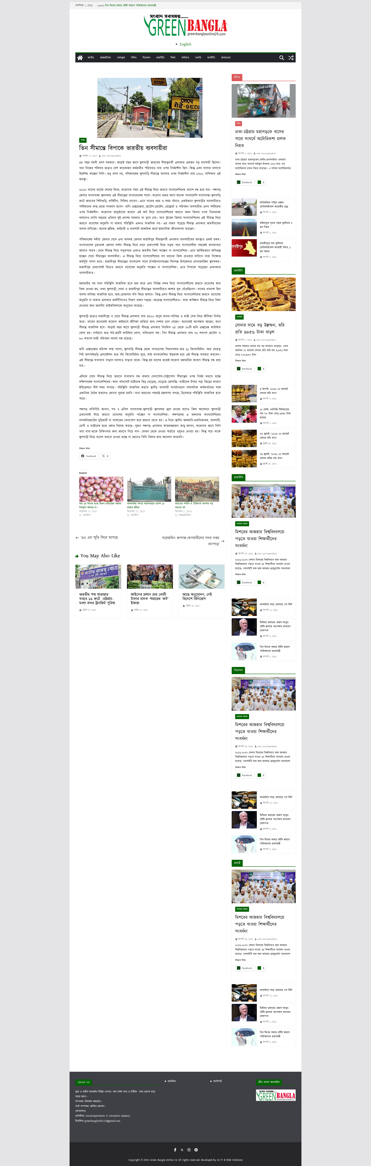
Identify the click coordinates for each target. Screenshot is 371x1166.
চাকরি (198, 58)
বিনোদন (146, 58)
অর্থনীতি (211, 58)
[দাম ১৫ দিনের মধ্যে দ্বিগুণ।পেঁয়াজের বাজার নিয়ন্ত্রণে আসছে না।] (101, 489)
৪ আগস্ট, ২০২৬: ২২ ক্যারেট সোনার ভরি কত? (274, 391)
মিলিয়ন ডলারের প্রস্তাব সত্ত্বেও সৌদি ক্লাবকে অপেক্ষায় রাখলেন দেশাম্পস (275, 627)
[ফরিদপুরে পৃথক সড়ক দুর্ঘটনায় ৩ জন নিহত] (244, 228)
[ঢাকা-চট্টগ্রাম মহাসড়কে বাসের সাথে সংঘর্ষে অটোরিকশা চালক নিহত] (264, 101)
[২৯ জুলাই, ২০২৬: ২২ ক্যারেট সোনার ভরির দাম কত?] (244, 459)
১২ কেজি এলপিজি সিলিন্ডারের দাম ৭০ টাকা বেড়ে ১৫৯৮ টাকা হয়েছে (275, 414)
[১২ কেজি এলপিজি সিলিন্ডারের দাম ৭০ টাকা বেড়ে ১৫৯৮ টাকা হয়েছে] (244, 416)
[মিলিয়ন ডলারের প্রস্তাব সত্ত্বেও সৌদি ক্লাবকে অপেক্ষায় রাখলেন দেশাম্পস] (244, 629)
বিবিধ (133, 58)
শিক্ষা (173, 58)
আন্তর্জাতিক (105, 58)
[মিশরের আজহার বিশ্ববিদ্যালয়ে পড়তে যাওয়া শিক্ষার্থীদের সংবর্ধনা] (264, 501)
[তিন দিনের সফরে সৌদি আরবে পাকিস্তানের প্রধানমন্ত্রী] (244, 652)
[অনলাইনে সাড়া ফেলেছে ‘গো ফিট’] (244, 607)
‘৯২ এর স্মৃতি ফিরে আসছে (99, 537)
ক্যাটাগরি (217, 1081)
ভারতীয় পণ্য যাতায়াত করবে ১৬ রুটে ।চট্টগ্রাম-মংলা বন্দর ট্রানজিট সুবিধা (97, 599)
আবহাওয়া (226, 58)
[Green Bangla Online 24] (80, 57)
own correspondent (111, 155)
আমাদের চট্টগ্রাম (242, 523)
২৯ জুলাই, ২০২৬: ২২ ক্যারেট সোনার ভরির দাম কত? (274, 456)
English (185, 44)
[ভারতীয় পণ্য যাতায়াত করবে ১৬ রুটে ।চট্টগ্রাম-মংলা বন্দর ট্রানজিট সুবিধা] (98, 567)
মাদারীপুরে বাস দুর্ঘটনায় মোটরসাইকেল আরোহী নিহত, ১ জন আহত (275, 247)
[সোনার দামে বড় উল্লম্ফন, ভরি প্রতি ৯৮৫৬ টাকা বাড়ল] (264, 294)
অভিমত (185, 58)
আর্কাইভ (172, 1081)
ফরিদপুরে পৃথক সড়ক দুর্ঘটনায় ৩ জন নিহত (276, 225)
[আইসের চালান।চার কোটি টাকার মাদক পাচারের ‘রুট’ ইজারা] (150, 567)
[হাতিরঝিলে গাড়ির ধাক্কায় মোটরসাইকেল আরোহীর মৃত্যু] (244, 207)
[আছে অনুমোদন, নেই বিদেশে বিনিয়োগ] (202, 567)
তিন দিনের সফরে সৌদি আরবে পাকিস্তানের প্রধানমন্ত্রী (130, 6)
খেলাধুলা (121, 58)
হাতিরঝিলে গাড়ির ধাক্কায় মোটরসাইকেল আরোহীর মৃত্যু (274, 205)
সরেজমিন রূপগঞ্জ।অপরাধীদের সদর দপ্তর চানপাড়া (190, 541)
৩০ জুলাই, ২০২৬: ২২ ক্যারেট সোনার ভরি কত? (274, 436)
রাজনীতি (160, 58)
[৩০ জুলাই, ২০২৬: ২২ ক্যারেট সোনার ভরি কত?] (244, 439)
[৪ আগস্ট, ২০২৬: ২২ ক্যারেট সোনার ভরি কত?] (244, 394)
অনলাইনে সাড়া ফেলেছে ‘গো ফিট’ (276, 604)
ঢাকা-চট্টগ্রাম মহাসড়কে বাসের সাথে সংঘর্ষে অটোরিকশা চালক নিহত (260, 139)
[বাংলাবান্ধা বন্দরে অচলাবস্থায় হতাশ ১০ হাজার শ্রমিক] (149, 489)
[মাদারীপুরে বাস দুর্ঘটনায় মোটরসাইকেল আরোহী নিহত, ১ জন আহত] (244, 250)
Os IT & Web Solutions (230, 1160)
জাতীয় (91, 58)
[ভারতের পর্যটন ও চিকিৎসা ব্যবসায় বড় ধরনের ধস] (197, 489)
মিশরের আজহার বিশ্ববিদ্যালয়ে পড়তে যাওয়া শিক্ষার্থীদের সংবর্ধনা (259, 539)
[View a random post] (291, 57)
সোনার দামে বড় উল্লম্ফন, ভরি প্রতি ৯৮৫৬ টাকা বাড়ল (259, 329)
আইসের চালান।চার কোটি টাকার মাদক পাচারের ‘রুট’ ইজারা (149, 599)
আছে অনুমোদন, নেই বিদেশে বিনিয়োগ (197, 597)
